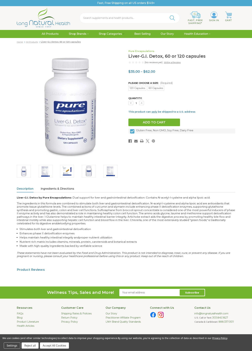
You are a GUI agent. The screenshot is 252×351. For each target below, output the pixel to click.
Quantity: (135, 98)
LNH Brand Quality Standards (123, 321)
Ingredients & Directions (57, 188)
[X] (147, 141)
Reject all (30, 345)
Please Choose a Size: (150, 83)
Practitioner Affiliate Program (123, 317)
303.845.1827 (220, 317)
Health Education (196, 33)
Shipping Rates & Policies (76, 313)
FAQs (20, 313)
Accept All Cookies (54, 345)
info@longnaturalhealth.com (211, 313)
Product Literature (28, 321)
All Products (50, 33)
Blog (19, 317)
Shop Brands (77, 33)
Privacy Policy (69, 321)
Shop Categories (110, 33)
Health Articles (25, 325)
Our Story (167, 33)
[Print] (141, 141)
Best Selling (142, 33)
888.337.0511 (226, 321)
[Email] (136, 141)
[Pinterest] (153, 141)
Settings (12, 345)
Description (25, 188)
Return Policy (69, 317)
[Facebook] (130, 141)
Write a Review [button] (172, 62)
